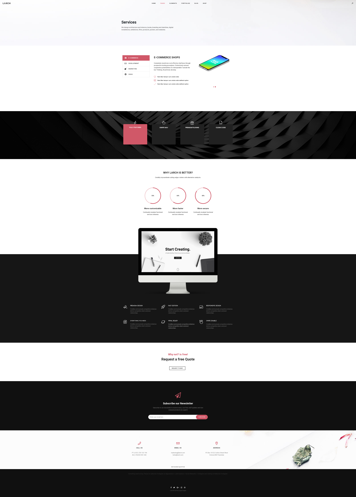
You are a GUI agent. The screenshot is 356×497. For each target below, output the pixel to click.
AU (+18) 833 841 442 (139, 455)
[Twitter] (174, 488)
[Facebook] (171, 488)
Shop (205, 3)
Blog (196, 3)
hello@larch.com (178, 455)
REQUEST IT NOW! (177, 368)
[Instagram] (181, 488)
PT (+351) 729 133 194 (139, 453)
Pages (162, 3)
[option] (214, 68)
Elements (173, 3)
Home (154, 3)
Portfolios (185, 3)
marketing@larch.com (178, 453)
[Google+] (178, 488)
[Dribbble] (184, 488)
